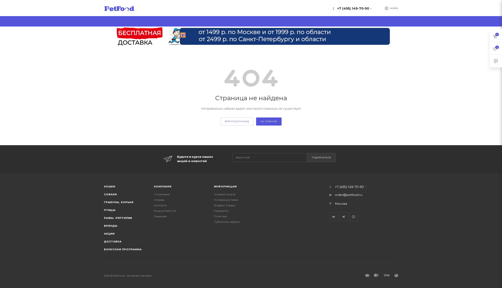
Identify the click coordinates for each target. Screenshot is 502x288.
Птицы (109, 210)
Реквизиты (221, 210)
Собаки (110, 194)
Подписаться (321, 157)
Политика (220, 216)
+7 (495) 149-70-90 (353, 8)
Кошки (109, 186)
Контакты (160, 205)
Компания (162, 186)
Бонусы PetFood (165, 210)
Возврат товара (224, 205)
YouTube (353, 217)
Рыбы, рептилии (118, 217)
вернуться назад (237, 121)
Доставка (112, 241)
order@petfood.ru (348, 195)
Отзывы (159, 199)
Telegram (343, 217)
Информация (225, 186)
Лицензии (160, 216)
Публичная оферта (227, 221)
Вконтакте (333, 217)
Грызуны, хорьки (119, 202)
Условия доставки (226, 199)
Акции (109, 233)
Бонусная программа (123, 249)
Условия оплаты (225, 194)
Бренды (110, 225)
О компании (162, 194)
